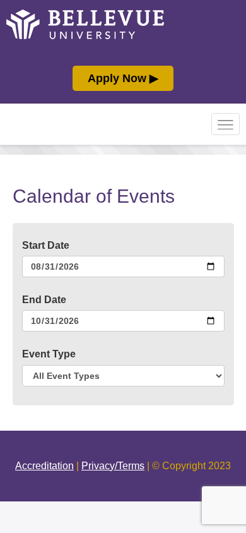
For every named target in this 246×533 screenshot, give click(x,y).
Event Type (49, 354)
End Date (44, 299)
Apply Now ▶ (123, 78)
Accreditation (44, 465)
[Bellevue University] (85, 36)
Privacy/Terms (112, 465)
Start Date (45, 245)
